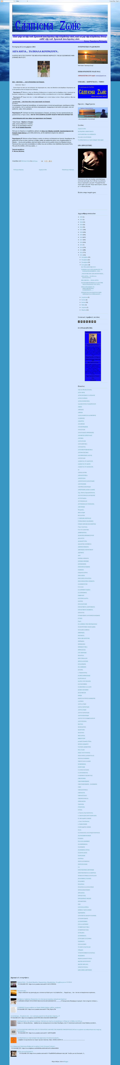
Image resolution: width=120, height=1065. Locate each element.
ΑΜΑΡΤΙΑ (81, 421)
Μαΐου (83, 305)
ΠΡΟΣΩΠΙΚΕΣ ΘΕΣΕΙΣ (84, 898)
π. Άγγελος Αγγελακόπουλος (85, 812)
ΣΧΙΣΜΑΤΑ (81, 941)
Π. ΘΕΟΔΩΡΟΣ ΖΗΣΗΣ (84, 818)
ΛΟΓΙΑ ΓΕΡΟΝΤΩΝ (83, 707)
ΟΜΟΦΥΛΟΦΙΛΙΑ (83, 798)
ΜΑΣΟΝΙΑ (81, 732)
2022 (81, 227)
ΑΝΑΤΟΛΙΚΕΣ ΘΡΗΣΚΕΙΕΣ (86, 432)
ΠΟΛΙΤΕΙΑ (81, 884)
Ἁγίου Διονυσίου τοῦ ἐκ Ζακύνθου (93, 352)
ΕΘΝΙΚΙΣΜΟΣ (82, 564)
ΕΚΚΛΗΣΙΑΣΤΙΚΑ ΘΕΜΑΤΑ (86, 581)
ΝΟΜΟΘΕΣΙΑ (82, 764)
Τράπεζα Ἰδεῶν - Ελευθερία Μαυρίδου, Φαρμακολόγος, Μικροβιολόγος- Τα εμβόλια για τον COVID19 (44, 982)
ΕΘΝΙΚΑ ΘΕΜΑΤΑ (83, 558)
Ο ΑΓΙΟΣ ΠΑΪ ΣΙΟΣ (83, 770)
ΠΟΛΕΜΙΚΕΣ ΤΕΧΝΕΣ (84, 878)
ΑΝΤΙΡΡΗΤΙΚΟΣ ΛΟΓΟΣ (85, 455)
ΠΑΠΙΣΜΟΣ (81, 847)
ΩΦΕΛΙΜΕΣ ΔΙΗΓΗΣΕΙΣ (85, 970)
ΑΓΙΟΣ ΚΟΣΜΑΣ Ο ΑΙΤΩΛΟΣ (86, 395)
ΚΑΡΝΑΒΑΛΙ (82, 678)
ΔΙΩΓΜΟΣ (81, 552)
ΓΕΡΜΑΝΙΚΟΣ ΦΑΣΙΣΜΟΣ (85, 521)
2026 (81, 217)
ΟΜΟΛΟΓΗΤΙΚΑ (83, 790)
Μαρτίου (83, 310)
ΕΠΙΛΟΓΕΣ (81, 612)
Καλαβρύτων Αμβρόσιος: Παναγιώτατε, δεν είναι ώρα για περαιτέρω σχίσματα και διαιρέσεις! (41, 999)
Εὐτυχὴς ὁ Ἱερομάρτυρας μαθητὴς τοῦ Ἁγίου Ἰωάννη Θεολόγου (92, 348)
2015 (81, 245)
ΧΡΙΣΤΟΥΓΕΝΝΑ (83, 967)
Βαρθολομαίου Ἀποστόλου (91, 364)
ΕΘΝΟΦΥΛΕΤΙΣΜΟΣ (84, 567)
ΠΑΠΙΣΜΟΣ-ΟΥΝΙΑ (84, 850)
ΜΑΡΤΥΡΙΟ (81, 730)
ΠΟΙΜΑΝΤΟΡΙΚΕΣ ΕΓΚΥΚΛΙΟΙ (87, 875)
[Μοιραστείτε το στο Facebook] (49, 161)
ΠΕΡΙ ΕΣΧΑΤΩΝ (82, 864)
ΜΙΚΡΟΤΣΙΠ (81, 738)
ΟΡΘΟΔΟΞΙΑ (82, 801)
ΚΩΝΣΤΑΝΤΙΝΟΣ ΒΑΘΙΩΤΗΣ (86, 698)
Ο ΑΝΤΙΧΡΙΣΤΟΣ (83, 772)
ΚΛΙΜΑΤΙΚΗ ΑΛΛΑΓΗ (84, 687)
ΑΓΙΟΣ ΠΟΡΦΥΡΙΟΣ (84, 401)
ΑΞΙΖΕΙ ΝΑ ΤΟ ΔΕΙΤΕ (84, 464)
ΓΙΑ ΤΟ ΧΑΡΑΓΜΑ (83, 529)
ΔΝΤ (79, 555)
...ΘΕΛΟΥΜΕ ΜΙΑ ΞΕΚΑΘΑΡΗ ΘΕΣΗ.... (92, 273)
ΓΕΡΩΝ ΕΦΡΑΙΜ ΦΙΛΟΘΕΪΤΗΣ (87, 524)
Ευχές (79, 621)
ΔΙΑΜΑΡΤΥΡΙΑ (82, 541)
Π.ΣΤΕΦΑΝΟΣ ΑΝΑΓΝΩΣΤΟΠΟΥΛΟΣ (89, 832)
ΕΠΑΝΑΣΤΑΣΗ (82, 604)
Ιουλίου (83, 300)
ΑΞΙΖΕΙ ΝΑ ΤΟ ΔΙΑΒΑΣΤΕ (85, 467)
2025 (81, 219)
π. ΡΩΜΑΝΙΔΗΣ (82, 824)
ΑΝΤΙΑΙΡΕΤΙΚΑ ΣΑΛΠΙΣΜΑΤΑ (87, 134)
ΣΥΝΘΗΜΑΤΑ (82, 935)
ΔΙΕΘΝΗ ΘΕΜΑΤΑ (83, 547)
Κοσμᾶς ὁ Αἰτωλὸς (90, 347)
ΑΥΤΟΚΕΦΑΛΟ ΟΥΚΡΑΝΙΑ (86, 504)
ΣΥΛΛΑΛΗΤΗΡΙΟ (83, 924)
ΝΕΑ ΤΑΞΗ (81, 750)
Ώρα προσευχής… (22, 990)
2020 (81, 232)
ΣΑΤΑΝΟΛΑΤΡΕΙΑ (83, 907)
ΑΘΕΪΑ (80, 407)
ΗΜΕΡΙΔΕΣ (81, 632)
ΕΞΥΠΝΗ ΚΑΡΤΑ (83, 598)
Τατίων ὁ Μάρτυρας (97, 349)
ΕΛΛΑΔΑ (81, 587)
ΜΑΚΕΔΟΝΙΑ (82, 727)
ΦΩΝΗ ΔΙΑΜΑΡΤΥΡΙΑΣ (85, 958)
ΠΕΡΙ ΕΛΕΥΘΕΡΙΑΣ (83, 861)
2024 (81, 222)
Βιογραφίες (81, 509)
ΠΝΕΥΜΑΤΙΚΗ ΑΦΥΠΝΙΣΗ (86, 870)
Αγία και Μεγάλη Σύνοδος (85, 389)
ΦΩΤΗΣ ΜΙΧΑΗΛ (83, 964)
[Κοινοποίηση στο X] (48, 161)
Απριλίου (84, 307)
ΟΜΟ (79, 787)
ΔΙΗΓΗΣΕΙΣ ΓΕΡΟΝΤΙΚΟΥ (85, 549)
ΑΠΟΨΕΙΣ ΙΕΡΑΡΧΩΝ (84, 487)
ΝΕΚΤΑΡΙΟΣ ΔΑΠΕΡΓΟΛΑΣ (86, 755)
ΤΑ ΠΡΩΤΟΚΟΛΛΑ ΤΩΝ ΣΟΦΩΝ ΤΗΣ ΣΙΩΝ (90, 140)
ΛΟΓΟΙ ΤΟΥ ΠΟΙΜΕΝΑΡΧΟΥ (86, 718)
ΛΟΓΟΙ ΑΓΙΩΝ (82, 710)
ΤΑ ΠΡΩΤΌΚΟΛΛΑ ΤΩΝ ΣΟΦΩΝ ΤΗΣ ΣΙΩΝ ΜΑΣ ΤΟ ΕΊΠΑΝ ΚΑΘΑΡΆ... (38, 1038)
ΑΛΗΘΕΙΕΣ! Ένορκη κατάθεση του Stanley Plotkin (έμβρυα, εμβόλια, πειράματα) (39, 1007)
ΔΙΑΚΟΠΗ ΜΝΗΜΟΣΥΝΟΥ (86, 535)
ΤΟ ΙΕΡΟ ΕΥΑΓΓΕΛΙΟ (84, 947)
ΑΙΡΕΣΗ (80, 412)
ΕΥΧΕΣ (80, 618)
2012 (81, 252)
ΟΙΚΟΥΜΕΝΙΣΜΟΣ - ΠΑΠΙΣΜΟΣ (87, 784)
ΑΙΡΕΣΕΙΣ (81, 409)
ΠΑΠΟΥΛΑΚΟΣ (82, 852)
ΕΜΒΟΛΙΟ (81, 595)
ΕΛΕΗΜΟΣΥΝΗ (82, 584)
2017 (81, 239)
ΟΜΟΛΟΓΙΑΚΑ (82, 795)
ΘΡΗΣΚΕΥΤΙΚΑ (82, 647)
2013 (81, 250)
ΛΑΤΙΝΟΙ (80, 701)
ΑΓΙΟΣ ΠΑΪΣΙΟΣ (82, 398)
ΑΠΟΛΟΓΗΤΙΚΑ (83, 475)
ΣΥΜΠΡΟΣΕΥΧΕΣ (83, 930)
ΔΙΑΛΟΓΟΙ (81, 538)
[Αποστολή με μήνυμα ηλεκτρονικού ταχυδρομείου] (45, 161)
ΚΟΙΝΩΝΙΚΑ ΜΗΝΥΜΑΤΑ (86, 131)
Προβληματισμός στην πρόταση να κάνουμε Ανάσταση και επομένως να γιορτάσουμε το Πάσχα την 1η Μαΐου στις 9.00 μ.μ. (49, 1021)
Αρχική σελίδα (43, 169)
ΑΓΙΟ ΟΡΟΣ (81, 392)
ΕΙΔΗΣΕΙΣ (81, 569)
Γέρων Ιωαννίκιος (82, 527)
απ (78, 469)
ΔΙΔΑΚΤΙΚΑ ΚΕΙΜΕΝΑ (84, 544)
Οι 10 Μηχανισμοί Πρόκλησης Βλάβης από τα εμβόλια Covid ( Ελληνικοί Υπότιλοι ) (33, 1046)
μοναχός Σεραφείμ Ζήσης (84, 741)
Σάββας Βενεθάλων (95, 366)
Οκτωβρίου (84, 262)
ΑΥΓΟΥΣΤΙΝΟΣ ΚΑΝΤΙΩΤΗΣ (86, 495)
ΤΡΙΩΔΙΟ (80, 950)
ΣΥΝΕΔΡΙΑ (81, 932)
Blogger (66, 1061)
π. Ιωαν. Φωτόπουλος (83, 821)
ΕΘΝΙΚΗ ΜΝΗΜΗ (83, 561)
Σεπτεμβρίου (84, 264)
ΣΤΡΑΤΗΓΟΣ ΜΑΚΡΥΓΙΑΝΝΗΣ (87, 915)
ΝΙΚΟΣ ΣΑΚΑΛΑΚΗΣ (84, 761)
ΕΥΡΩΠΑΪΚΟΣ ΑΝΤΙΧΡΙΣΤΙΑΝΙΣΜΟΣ (89, 615)
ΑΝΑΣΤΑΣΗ (81, 429)
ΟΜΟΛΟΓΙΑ (81, 792)
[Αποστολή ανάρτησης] (41, 161)
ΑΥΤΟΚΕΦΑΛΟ (82, 501)
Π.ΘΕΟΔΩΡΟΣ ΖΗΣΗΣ (84, 827)
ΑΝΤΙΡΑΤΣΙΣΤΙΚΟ (83, 452)
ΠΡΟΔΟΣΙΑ (81, 892)
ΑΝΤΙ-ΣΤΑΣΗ (82, 441)
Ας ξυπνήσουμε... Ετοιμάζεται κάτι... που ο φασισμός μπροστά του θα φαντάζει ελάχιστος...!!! (35, 1016)
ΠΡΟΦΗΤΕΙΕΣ (82, 901)
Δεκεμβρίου (84, 257)
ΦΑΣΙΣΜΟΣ (81, 955)
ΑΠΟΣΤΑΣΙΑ (81, 478)
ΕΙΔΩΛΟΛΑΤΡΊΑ (83, 572)
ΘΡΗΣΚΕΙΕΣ (81, 644)
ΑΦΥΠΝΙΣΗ (81, 507)
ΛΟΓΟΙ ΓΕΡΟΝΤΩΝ (83, 712)
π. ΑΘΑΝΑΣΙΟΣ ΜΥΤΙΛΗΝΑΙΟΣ (87, 815)
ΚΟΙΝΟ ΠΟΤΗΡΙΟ (83, 690)
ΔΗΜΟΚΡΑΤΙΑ (82, 532)
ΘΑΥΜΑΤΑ (81, 635)
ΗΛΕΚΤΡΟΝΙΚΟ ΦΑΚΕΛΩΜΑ (87, 627)
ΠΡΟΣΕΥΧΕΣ (82, 895)
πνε (79, 867)
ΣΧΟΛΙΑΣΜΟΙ (82, 944)
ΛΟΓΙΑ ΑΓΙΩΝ (82, 704)
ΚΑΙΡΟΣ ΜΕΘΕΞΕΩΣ (84, 675)
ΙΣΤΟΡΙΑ (80, 669)
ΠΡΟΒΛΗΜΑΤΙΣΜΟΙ (84, 890)
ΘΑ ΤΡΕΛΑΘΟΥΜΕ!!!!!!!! (88, 267)
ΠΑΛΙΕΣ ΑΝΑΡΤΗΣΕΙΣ (84, 137)
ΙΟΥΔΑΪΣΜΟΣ (82, 664)
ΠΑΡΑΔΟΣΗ (81, 855)
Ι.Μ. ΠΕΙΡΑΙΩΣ (82, 652)
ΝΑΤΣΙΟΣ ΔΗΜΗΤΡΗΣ (84, 747)
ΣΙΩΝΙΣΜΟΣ (81, 912)
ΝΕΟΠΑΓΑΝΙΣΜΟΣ (83, 758)
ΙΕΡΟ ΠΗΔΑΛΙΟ (82, 658)
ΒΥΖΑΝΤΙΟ (81, 515)
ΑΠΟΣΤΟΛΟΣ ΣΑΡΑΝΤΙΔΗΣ (86, 481)
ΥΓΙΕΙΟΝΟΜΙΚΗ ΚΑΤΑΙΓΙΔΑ (86, 953)
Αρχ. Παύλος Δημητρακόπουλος (86, 492)
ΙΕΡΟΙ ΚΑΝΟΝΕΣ (83, 661)
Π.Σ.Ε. (79, 830)
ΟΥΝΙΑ (80, 810)
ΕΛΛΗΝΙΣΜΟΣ (82, 592)
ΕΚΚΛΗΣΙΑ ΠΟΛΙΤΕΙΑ (84, 578)
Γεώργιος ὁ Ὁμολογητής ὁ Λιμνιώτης (93, 351)
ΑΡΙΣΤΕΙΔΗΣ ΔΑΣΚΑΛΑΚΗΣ (86, 489)
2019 (81, 234)
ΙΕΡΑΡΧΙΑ (81, 655)
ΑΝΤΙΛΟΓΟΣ (81, 447)
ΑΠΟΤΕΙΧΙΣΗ (82, 484)
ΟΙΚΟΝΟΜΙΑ (82, 778)
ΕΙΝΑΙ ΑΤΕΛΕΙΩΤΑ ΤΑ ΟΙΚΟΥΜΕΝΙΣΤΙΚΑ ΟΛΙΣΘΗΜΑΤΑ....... (87, 288)
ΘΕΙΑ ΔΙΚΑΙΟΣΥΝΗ (84, 638)
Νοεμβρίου (84, 259)
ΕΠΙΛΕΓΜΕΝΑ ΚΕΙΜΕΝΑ (85, 609)
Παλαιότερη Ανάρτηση (68, 169)
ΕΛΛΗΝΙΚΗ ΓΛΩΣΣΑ (84, 589)
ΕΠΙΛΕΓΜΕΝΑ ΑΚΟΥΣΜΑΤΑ (86, 607)
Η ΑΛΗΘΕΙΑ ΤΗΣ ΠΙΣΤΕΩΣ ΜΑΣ (87, 624)
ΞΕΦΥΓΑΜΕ (81, 767)
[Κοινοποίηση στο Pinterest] (51, 161)
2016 (81, 242)
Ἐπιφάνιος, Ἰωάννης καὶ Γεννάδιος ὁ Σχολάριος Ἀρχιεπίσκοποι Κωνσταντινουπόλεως (93, 369)
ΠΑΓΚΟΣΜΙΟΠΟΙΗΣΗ (84, 835)
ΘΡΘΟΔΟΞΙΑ (82, 650)
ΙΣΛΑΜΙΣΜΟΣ (82, 667)
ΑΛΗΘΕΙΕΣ (81, 418)
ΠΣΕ (79, 904)
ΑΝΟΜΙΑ (80, 438)
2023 (81, 224)
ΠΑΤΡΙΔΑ (81, 858)
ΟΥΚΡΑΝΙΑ (81, 807)
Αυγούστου (84, 297)
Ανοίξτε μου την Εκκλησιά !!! (25, 1051)
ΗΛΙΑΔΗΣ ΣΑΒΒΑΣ (83, 630)
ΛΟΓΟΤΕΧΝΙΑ (82, 721)
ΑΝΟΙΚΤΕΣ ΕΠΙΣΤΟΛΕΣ (85, 435)
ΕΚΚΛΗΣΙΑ (81, 575)
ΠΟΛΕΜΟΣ (81, 881)
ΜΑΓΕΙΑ (80, 724)
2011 (81, 255)
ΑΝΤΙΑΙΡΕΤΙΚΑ (82, 444)
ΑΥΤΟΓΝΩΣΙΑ (82, 498)
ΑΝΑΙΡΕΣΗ (81, 424)
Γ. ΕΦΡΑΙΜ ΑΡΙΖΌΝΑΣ (84, 518)
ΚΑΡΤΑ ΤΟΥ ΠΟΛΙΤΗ (84, 681)
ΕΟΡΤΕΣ (80, 601)
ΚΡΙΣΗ (80, 695)
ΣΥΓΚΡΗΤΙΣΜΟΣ (83, 918)
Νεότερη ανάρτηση (18, 169)
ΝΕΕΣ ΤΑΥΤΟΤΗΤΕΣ (84, 752)
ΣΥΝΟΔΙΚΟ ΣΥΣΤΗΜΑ (84, 938)
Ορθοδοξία (81, 804)
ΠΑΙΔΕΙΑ (80, 838)
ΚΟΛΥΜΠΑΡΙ (82, 692)
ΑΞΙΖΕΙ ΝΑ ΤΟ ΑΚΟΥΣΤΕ (85, 461)
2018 (81, 237)
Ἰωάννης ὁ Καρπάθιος (89, 372)
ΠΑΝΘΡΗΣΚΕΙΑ (83, 844)
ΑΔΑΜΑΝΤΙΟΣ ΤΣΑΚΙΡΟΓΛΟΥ (87, 404)
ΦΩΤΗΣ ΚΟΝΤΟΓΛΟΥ (84, 961)
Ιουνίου (83, 302)
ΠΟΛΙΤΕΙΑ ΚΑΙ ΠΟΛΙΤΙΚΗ (86, 887)
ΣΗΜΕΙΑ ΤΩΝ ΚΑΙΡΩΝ (84, 910)
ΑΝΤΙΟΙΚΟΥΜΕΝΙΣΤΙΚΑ (85, 449)
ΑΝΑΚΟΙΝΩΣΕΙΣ (83, 426)
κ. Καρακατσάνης (82, 672)
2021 (81, 229)
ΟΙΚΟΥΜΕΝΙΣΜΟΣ (83, 781)
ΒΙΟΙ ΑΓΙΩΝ (81, 512)
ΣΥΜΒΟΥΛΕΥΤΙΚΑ (83, 927)
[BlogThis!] (46, 161)
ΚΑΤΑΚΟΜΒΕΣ (82, 684)
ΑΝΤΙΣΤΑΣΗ (81, 458)
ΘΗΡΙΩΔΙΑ (81, 641)
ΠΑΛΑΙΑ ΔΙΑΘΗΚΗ (83, 841)
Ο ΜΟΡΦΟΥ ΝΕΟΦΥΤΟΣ (85, 775)
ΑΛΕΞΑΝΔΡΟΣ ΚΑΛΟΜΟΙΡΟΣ (87, 415)
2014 (81, 247)
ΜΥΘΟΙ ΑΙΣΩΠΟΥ (83, 744)
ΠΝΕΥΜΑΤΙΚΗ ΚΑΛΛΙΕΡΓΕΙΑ (87, 873)
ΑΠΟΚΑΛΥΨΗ (82, 472)
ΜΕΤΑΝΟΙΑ (81, 735)
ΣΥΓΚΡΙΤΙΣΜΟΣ (82, 921)
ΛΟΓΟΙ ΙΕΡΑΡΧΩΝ (83, 715)
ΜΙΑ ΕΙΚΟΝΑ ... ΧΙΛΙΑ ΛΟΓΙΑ (90, 280)
